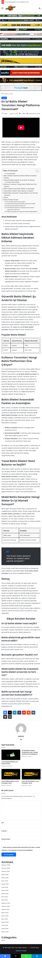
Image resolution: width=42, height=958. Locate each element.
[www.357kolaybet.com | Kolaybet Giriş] (31, 774)
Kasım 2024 (4, 931)
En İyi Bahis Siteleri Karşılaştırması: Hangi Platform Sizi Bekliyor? (30, 752)
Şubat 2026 (4, 884)
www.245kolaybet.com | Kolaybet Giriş (10, 782)
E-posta (4, 831)
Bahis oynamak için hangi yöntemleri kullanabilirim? (22, 211)
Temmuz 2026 (5, 868)
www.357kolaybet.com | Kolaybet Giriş (30, 782)
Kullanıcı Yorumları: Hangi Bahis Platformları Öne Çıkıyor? (20, 185)
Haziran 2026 (5, 871)
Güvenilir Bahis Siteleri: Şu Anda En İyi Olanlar (19, 180)
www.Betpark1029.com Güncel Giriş (9, 763)
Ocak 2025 (4, 925)
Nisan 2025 (4, 916)
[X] (10, 713)
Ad (2, 822)
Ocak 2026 (4, 887)
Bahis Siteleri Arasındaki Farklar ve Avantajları (19, 188)
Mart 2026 (4, 881)
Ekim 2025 (4, 897)
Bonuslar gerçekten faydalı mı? (16, 205)
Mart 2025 (4, 919)
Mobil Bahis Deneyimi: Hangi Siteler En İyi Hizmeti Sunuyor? (21, 194)
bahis (11, 93)
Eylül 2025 (4, 900)
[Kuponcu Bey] (10, 8)
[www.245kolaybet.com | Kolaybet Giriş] (10, 774)
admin (5, 113)
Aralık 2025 (4, 890)
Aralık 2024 (4, 928)
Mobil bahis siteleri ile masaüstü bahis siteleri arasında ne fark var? (20, 208)
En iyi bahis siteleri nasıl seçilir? (16, 201)
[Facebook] (5, 713)
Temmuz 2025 (5, 906)
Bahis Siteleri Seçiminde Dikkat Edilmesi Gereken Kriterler (20, 177)
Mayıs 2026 (4, 874)
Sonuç (6, 197)
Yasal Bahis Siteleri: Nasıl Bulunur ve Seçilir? (19, 191)
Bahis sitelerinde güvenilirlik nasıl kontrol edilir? (21, 203)
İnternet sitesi (5, 839)
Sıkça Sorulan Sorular (11, 199)
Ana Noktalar (11, 173)
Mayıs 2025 (4, 912)
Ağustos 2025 (5, 903)
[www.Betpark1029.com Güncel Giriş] (10, 755)
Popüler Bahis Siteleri (13, 182)
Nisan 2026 (4, 877)
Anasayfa (6, 93)
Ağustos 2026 (5, 865)
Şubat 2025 (4, 922)
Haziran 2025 (5, 909)
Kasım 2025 (4, 893)
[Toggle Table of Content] (36, 171)
